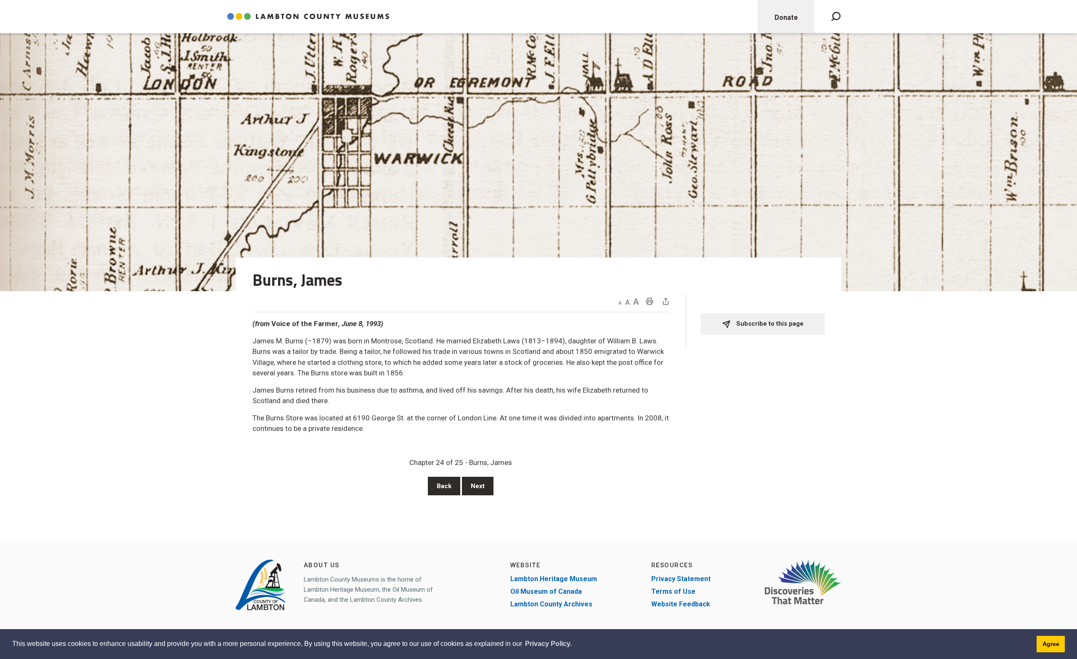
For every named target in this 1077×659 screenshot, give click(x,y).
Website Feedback (680, 604)
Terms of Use (673, 591)
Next (478, 486)
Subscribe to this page (769, 323)
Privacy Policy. (548, 643)
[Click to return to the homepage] (308, 16)
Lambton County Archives (551, 604)
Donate (786, 17)
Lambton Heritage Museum (553, 579)
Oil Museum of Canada (546, 591)
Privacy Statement (681, 579)
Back (444, 486)
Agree (1051, 643)
